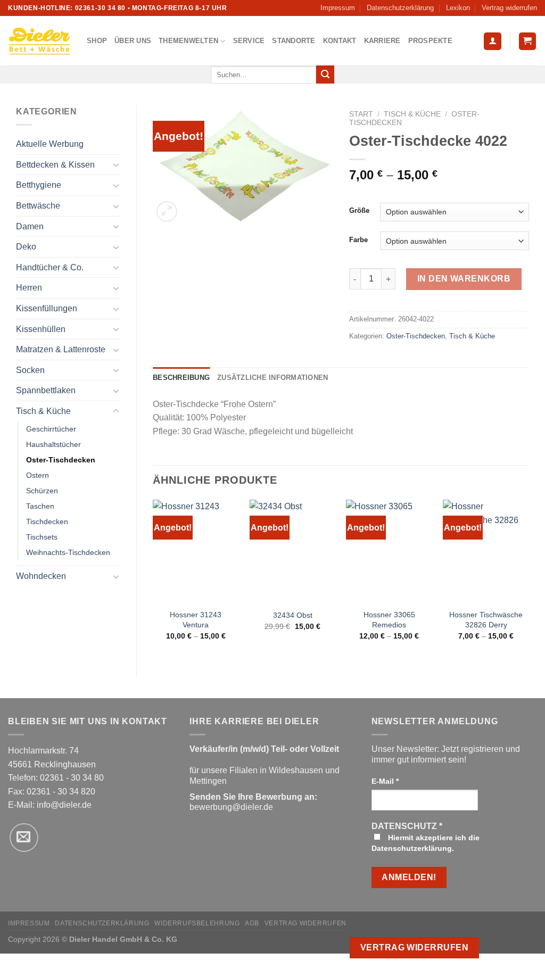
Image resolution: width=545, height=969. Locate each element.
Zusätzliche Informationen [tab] (272, 378)
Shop (97, 41)
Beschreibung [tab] (181, 378)
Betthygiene (38, 184)
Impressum (337, 8)
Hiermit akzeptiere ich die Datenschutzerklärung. (425, 842)
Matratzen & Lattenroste (60, 349)
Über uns (132, 41)
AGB (252, 923)
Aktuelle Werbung (50, 143)
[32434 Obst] (293, 551)
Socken (30, 370)
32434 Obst (292, 615)
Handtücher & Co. (50, 267)
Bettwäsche (38, 205)
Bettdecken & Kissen (55, 164)
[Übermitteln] (325, 74)
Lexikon (458, 8)
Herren (29, 287)
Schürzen (42, 490)
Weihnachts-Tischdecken (68, 552)
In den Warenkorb (464, 278)
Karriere (382, 41)
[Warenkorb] (527, 41)
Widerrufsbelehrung (197, 923)
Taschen (40, 506)
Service (249, 41)
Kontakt (340, 41)
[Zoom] (166, 211)
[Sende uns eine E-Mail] (24, 837)
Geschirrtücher (51, 429)
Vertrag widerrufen (509, 8)
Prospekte (430, 41)
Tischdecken (47, 521)
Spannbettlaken (46, 390)
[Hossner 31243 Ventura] (196, 551)
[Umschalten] (116, 164)
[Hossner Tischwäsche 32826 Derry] (486, 551)
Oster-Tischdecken (60, 459)
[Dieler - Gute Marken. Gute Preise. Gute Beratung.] (39, 41)
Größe (359, 210)
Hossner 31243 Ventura (195, 619)
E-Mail (385, 781)
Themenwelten (188, 41)
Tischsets (41, 537)
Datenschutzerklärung (400, 8)
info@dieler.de (64, 804)
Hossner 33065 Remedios (389, 619)
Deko (26, 246)
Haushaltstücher (53, 444)
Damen (30, 226)
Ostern (37, 475)
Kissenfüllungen (46, 308)
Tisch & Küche (43, 411)
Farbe (358, 240)
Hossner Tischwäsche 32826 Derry (486, 619)
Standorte (293, 41)
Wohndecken (41, 576)
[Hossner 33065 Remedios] (389, 551)
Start (361, 114)
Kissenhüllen (40, 329)
